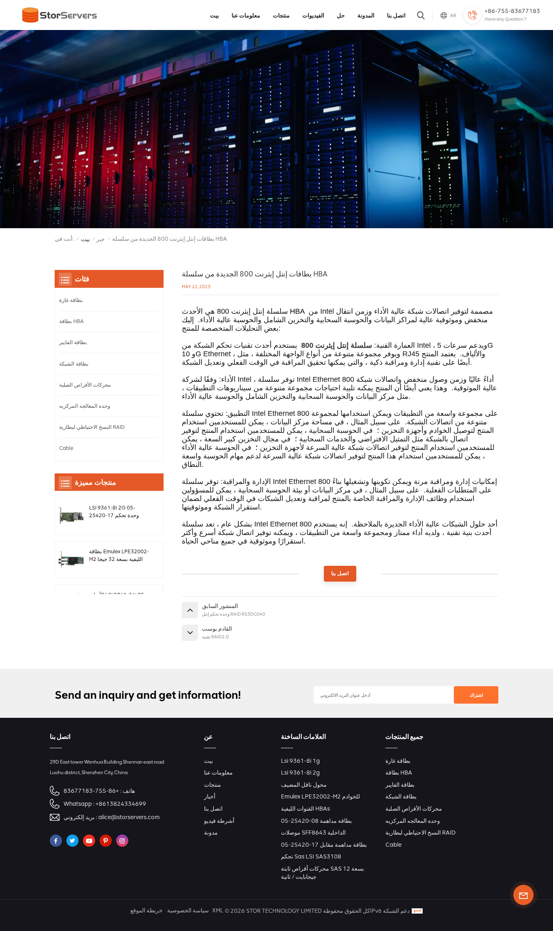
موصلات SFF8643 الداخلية (313, 832)
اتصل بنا (396, 15)
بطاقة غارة (71, 300)
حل (341, 15)
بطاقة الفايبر (73, 342)
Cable (66, 448)
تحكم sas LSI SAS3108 (311, 856)
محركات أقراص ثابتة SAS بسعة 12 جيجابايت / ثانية (322, 872)
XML (217, 910)
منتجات (281, 15)
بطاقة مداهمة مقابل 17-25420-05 (324, 844)
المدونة (365, 15)
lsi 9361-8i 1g (300, 760)
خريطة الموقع (146, 910)
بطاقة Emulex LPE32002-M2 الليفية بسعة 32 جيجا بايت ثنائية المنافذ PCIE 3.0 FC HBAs (119, 555)
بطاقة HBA (71, 321)
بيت (214, 15)
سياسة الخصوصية (188, 910)
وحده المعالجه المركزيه (84, 406)
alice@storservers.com (129, 817)
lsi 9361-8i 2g (300, 772)
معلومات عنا (246, 15)
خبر (100, 239)
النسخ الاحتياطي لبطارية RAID (92, 427)
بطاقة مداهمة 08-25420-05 (316, 820)
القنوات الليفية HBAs (305, 808)
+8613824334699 (121, 803)
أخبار (209, 796)
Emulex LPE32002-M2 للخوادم (320, 796)
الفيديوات (313, 15)
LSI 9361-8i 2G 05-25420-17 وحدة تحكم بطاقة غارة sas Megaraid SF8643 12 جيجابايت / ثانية (117, 512)
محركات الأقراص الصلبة (85, 385)
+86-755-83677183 (512, 11)
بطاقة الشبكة (74, 364)
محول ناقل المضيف (304, 784)
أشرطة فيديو (219, 820)
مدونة (211, 832)
